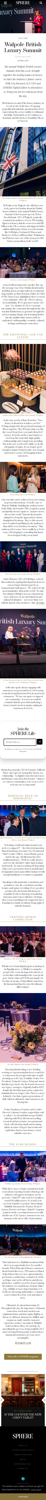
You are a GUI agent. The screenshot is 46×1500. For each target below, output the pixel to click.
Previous (2, 1400)
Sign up (23, 1459)
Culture (23, 38)
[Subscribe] (39, 742)
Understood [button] (23, 1496)
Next (44, 1400)
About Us (23, 1445)
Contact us (23, 1468)
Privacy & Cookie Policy (22, 1450)
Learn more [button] (36, 1489)
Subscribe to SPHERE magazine (23, 1356)
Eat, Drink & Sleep (23, 1411)
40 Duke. (40, 603)
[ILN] (23, 1479)
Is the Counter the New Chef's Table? (23, 1416)
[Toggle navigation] (5, 3)
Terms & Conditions (23, 1455)
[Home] (23, 2)
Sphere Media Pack (23, 1464)
